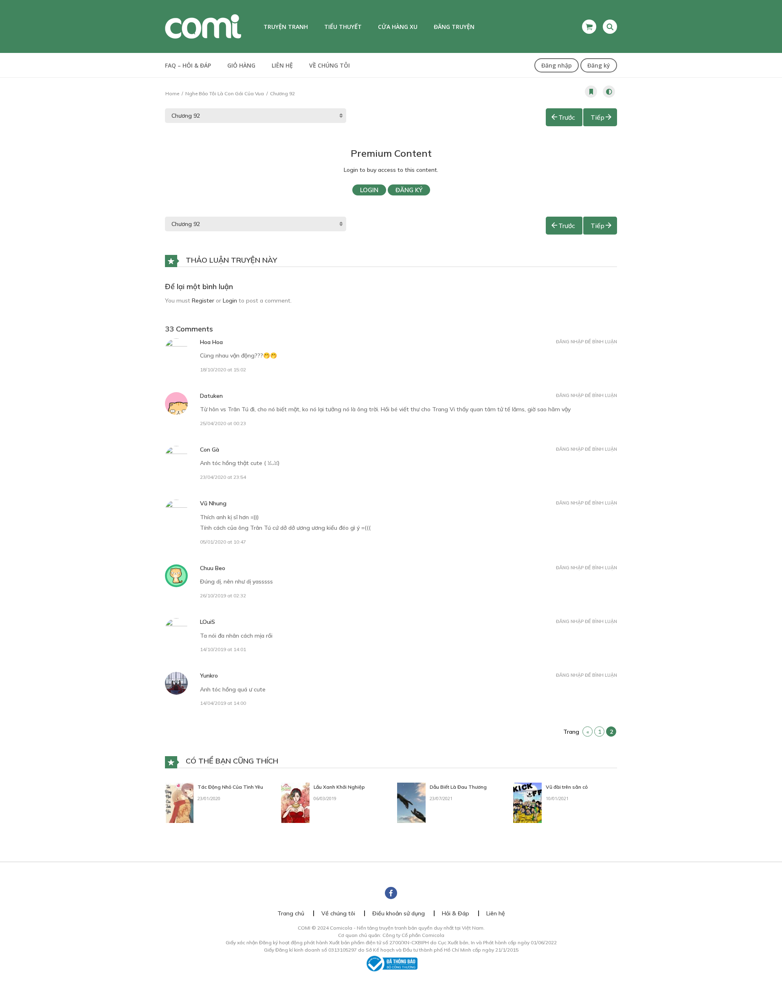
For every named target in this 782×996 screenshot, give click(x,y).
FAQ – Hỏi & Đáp (188, 65)
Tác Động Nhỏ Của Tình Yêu (230, 787)
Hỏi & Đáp (455, 913)
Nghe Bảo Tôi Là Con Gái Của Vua (224, 93)
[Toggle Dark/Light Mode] (609, 92)
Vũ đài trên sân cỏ (567, 787)
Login (369, 190)
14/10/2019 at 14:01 (223, 649)
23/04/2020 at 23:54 (223, 477)
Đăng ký (598, 65)
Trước (566, 117)
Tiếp (597, 117)
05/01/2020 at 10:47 (223, 542)
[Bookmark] (591, 92)
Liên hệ (282, 65)
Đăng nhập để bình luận (586, 341)
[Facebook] (391, 893)
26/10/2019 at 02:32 (223, 595)
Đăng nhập (556, 65)
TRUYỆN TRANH (286, 27)
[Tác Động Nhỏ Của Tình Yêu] (179, 802)
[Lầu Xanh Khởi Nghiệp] (295, 802)
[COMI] (203, 26)
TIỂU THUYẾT (343, 27)
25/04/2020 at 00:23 (223, 423)
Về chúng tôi (329, 65)
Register (203, 300)
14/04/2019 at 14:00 (223, 703)
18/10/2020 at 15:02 (223, 369)
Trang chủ (290, 913)
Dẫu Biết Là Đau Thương (458, 787)
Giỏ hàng (241, 65)
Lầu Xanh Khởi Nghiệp (339, 787)
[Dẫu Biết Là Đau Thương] (411, 802)
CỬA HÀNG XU (397, 27)
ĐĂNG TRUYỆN (454, 27)
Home (172, 93)
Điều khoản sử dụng (398, 913)
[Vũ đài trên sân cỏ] (527, 802)
